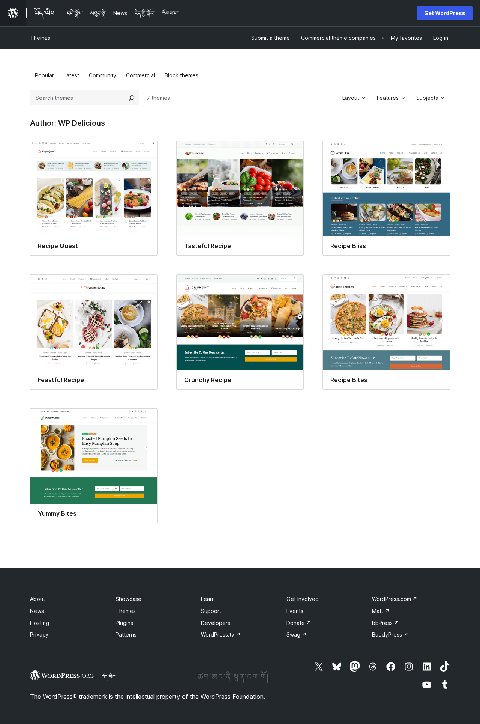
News (37, 611)
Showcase (128, 599)
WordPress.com (394, 599)
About (37, 599)
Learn (208, 599)
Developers (215, 623)
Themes (40, 38)
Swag (296, 634)
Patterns (126, 634)
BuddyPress (390, 634)
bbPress (385, 623)
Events (294, 611)
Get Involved (302, 599)
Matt (381, 611)
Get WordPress (444, 13)
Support (211, 611)
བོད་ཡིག (109, 677)
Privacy (39, 634)
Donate (298, 623)
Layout (350, 98)
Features (388, 98)
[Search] (131, 97)
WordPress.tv (221, 634)
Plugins (124, 623)
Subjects (427, 98)
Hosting (39, 623)
